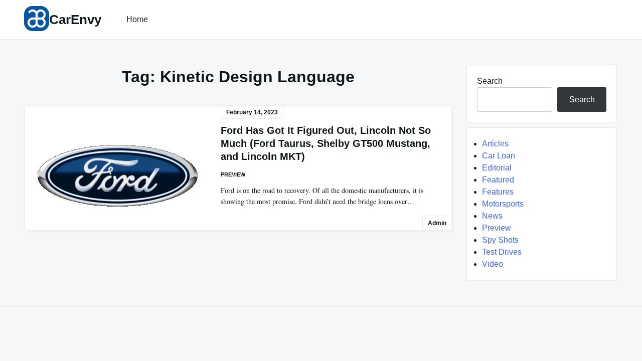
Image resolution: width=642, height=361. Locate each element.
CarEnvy (75, 19)
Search (490, 81)
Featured (498, 179)
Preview (233, 174)
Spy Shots (500, 240)
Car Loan (498, 155)
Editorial (497, 167)
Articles (495, 143)
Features (498, 192)
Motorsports (503, 204)
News (492, 216)
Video (492, 264)
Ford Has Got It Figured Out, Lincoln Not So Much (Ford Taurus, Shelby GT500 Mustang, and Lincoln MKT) (326, 143)
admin (437, 223)
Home (137, 19)
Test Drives (502, 252)
